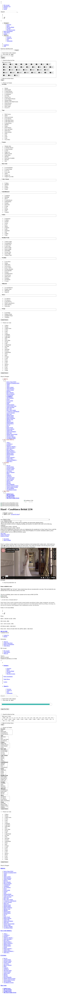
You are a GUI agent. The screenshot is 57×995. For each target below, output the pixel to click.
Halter (6, 263)
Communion (8, 94)
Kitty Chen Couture (11, 410)
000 (6, 64)
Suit (6, 135)
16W (19, 70)
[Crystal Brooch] (4, 767)
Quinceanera (8, 104)
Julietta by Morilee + (11, 446)
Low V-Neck (8, 267)
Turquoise (7, 334)
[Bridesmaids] (6, 731)
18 (17, 67)
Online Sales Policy (5, 534)
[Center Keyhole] (5, 746)
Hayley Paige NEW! (11, 382)
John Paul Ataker (11, 477)
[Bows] (4, 766)
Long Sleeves (8, 301)
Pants (6, 126)
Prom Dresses (8, 103)
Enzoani (8, 402)
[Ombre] (2, 760)
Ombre (6, 187)
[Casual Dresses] (6, 732)
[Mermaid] (4, 792)
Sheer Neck (8, 276)
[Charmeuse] (3, 770)
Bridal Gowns (10, 494)
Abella (8, 384)
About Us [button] (6, 686)
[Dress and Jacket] (5, 739)
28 (46, 67)
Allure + (8, 442)
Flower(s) (7, 204)
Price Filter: (5, 54)
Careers (5, 682)
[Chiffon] (3, 771)
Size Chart (3, 533)
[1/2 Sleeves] (5, 796)
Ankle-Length (8, 241)
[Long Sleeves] (5, 799)
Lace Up (7, 170)
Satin (6, 229)
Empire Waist (8, 289)
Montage (9, 483)
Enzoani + (9, 445)
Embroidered (8, 201)
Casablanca (9, 396)
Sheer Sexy (7, 130)
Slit (6, 161)
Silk (6, 232)
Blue (6, 339)
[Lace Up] (4, 752)
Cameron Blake (10, 467)
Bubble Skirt (8, 146)
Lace (6, 207)
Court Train (7, 246)
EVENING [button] (3, 955)
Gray (6, 367)
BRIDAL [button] (3, 868)
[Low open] (4, 754)
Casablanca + (10, 444)
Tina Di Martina (10, 488)
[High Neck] (4, 786)
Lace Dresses (8, 118)
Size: (2, 519)
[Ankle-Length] (4, 776)
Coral (6, 358)
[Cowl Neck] (4, 783)
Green (6, 330)
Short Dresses (8, 132)
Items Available (7, 540)
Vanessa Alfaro (10, 435)
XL (10, 75)
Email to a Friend (5, 536)
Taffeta (6, 233)
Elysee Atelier (10, 400)
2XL (17, 75)
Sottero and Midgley (11, 431)
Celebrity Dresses (9, 147)
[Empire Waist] (4, 791)
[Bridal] (6, 730)
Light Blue (7, 336)
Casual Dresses (8, 91)
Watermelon (8, 352)
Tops (6, 136)
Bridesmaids (8, 89)
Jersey (6, 223)
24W (47, 70)
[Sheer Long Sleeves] (5, 800)
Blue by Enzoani (10, 394)
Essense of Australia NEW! (13, 383)
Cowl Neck (7, 261)
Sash (6, 210)
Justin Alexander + (11, 448)
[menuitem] (30, 5)
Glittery (7, 183)
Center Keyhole (8, 149)
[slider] (51, 704)
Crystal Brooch (8, 200)
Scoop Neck (8, 275)
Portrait (6, 272)
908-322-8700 (4, 631)
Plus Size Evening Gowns (13, 498)
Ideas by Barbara (10, 472)
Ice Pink (7, 346)
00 (12, 64)
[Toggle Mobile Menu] (1, 660)
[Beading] (4, 764)
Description (6, 538)
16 (11, 67)
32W (27, 72)
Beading (7, 197)
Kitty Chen (9, 408)
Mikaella (9, 421)
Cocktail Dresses (9, 92)
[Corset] (5, 747)
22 (28, 67)
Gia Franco (9, 471)
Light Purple (8, 345)
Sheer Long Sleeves (9, 303)
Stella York (9, 433)
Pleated (6, 156)
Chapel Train (8, 244)
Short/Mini (7, 250)
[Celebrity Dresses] (5, 745)
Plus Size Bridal (10, 495)
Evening (7, 95)
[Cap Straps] (4, 803)
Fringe (6, 206)
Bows (6, 198)
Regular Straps (8, 314)
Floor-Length (8, 247)
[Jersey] (3, 774)
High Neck (7, 264)
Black (6, 365)
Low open (7, 172)
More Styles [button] (4, 985)
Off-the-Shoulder (9, 269)
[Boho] (5, 738)
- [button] (4, 380)
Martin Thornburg (11, 418)
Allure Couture (10, 387)
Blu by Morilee (10, 392)
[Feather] (3, 772)
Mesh (6, 226)
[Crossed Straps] (4, 751)
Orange (7, 356)
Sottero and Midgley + (12, 460)
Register (5, 7)
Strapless (7, 278)
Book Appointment (8, 676)
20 (23, 67)
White (6, 370)
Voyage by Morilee (11, 437)
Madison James (10, 415)
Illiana (8, 473)
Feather (7, 203)
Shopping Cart (7, 6)
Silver (6, 368)
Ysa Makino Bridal (11, 438)
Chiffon (7, 220)
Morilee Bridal (10, 422)
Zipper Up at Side (9, 176)
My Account (6, 5)
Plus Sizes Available (9, 158)
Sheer (6, 173)
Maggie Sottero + (11, 450)
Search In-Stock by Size (8, 60)
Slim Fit (7, 292)
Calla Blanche (10, 395)
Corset (6, 150)
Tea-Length (7, 253)
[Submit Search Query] (17, 696)
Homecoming (8, 100)
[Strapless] (4, 807)
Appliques (7, 195)
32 (5, 70)
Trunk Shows (7, 679)
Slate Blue (7, 337)
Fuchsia (7, 350)
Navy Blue (7, 340)
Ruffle (6, 209)
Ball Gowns (8, 114)
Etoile (8, 403)
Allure (8, 386)
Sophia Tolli (9, 430)
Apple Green (8, 328)
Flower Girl (8, 97)
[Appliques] (4, 763)
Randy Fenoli (10, 427)
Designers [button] (6, 665)
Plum (6, 353)
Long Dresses (8, 123)
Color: (2, 521)
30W (20, 72)
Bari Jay (8, 465)
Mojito (6, 327)
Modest (7, 124)
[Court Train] (4, 780)
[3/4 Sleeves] (5, 798)
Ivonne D (9, 475)
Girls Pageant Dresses (10, 98)
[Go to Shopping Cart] (1, 1)
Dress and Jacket (9, 117)
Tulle (6, 235)
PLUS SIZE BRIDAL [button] (6, 930)
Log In (5, 9)
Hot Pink (7, 349)
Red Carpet (7, 106)
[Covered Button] (4, 750)
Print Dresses (8, 127)
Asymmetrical (8, 243)
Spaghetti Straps (9, 315)
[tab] (30, 408)
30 (52, 67)
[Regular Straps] (4, 804)
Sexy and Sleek (8, 129)
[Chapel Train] (4, 779)
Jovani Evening (10, 479)
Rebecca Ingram (10, 429)
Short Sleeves (8, 304)
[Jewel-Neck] (4, 787)
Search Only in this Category (9, 53)
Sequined (7, 230)
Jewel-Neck (8, 266)
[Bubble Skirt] (5, 743)
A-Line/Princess (9, 287)
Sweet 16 (7, 107)
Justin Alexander (10, 407)
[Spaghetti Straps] (4, 806)
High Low (7, 152)
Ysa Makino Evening (12, 489)
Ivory (6, 359)
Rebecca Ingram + (11, 457)
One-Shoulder (8, 270)
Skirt (6, 133)
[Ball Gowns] (5, 737)
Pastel (6, 189)
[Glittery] (2, 757)
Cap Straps (7, 312)
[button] (6, 23)
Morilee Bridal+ (10, 454)
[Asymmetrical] (4, 778)
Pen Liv (8, 425)
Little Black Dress (9, 120)
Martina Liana (10, 419)
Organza (7, 227)
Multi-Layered (8, 153)
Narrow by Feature (7, 83)
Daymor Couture (10, 468)
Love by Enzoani (11, 412)
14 (5, 67)
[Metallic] (2, 758)
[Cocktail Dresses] (6, 734)
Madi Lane (9, 414)
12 (49, 64)
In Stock (17, 514)
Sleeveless (7, 306)
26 (40, 67)
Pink (6, 348)
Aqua (6, 333)
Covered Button (9, 167)
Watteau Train (8, 255)
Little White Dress (9, 121)
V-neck (6, 281)
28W (13, 72)
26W (6, 72)
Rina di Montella (10, 484)
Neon (6, 186)
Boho (6, 115)
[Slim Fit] (4, 794)
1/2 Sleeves (7, 298)
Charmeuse (7, 218)
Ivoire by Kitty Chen (11, 406)
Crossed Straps (8, 169)
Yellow (6, 325)
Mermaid (7, 290)
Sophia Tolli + (10, 458)
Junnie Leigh (10, 480)
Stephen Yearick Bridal (12, 434)
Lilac (6, 343)
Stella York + (10, 461)
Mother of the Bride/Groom (11, 101)
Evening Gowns (10, 496)
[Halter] (4, 784)
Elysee (8, 399)
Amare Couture (10, 390)
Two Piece (7, 139)
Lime (6, 331)
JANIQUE (9, 476)
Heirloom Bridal (10, 404)
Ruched (7, 159)
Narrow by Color (7, 322)
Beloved (8, 391)
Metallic (7, 184)
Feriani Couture (10, 469)
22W (40, 70)
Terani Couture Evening (12, 487)
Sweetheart (7, 279)
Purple (6, 342)
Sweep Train (8, 252)
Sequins (7, 212)
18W (26, 70)
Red (6, 355)
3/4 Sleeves (7, 300)
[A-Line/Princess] (4, 790)
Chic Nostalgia (10, 398)
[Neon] (2, 759)
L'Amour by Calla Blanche (13, 411)
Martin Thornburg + (11, 452)
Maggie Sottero (10, 416)
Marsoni (8, 481)
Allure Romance (10, 388)
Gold (6, 362)
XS (41, 72)
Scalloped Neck (8, 273)
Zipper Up (7, 175)
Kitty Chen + (10, 449)
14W (12, 70)
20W (33, 70)
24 (34, 67)
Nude (6, 361)
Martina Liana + (10, 453)
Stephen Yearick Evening (12, 485)
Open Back (7, 155)
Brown (6, 364)
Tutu (6, 138)
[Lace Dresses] (5, 740)
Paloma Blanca (10, 423)
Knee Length (8, 249)
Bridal (6, 88)
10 (43, 64)
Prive (8, 426)
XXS (34, 72)
